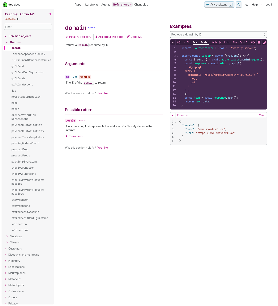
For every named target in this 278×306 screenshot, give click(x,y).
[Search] (239, 4)
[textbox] (223, 76)
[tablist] (225, 42)
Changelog (141, 4)
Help (255, 4)
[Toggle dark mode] (247, 4)
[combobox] (218, 34)
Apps (78, 4)
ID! (75, 76)
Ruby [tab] (227, 42)
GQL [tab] (179, 42)
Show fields (76, 136)
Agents (105, 4)
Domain (83, 120)
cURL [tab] (187, 42)
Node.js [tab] (216, 42)
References (121, 4)
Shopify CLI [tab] (240, 42)
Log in (269, 4)
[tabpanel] (218, 77)
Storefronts (91, 4)
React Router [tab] (201, 42)
